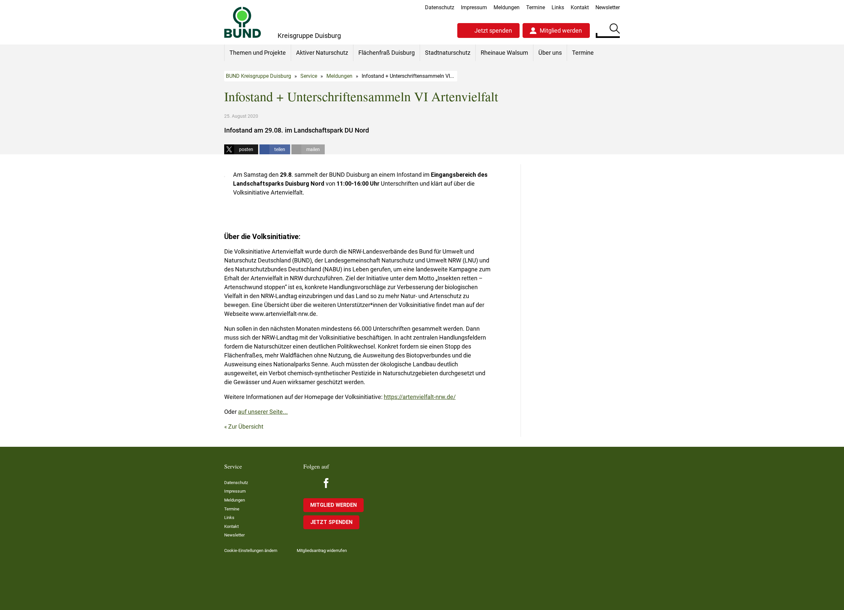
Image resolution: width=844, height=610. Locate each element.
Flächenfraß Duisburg (386, 52)
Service (308, 76)
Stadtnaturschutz (447, 52)
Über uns (550, 52)
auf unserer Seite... (263, 411)
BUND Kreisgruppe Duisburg (258, 76)
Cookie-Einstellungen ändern (250, 550)
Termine (535, 7)
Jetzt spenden (493, 30)
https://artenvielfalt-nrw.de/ (420, 396)
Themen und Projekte (257, 52)
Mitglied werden (561, 30)
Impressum (474, 7)
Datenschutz (439, 7)
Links (558, 7)
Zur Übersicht (245, 426)
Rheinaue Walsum (504, 52)
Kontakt (580, 7)
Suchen (615, 29)
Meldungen (507, 7)
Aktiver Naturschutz (322, 52)
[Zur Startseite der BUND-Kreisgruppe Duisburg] (242, 22)
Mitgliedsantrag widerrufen (322, 550)
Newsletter (607, 7)
